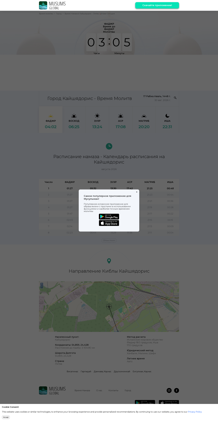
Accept (5, 417)
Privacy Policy (195, 412)
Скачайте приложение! (157, 5)
